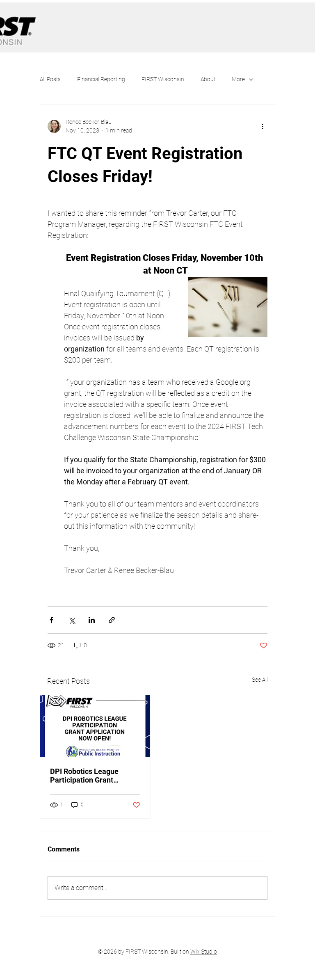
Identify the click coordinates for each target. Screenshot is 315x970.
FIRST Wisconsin (163, 79)
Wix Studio (203, 951)
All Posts (50, 79)
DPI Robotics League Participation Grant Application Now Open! (87, 775)
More (238, 79)
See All (260, 679)
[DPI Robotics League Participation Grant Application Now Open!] (95, 726)
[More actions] (262, 126)
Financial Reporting (101, 79)
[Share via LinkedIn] (92, 620)
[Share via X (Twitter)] (71, 620)
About (208, 79)
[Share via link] (112, 620)
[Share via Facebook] (51, 620)
